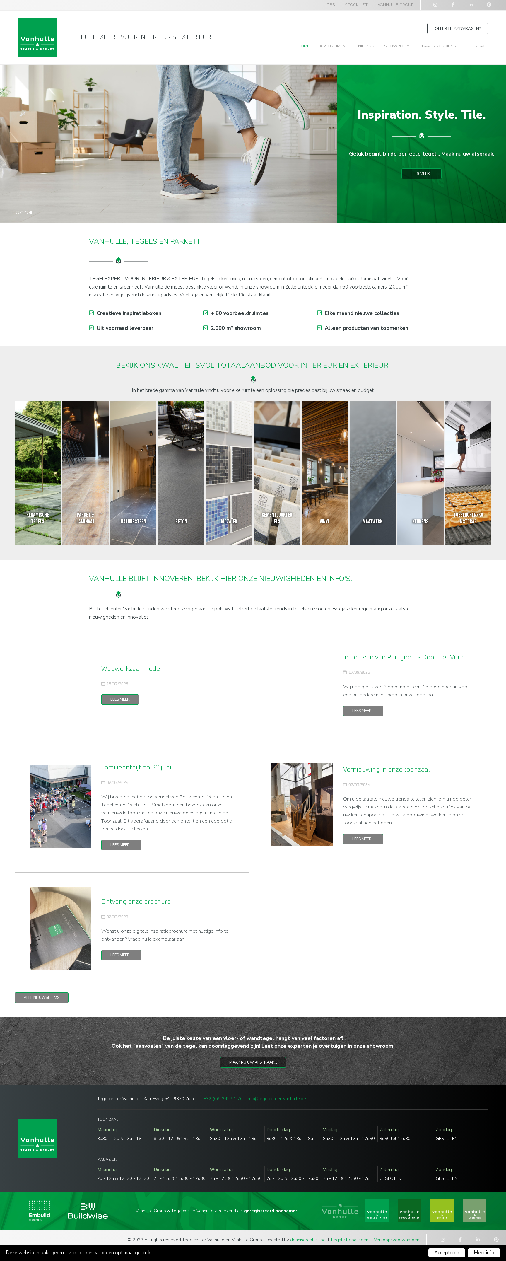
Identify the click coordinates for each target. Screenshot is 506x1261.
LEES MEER (120, 699)
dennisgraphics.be (308, 1240)
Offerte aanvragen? (458, 28)
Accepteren (446, 1252)
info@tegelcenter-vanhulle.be (276, 1099)
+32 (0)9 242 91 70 (223, 1099)
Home (304, 46)
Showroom (397, 46)
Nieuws (366, 46)
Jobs (330, 5)
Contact (478, 46)
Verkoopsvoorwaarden (396, 1240)
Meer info (484, 1252)
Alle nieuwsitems (41, 997)
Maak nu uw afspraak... (253, 1062)
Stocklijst (356, 5)
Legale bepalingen (349, 1240)
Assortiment (333, 46)
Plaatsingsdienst (439, 46)
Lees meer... (422, 173)
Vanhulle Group (395, 5)
